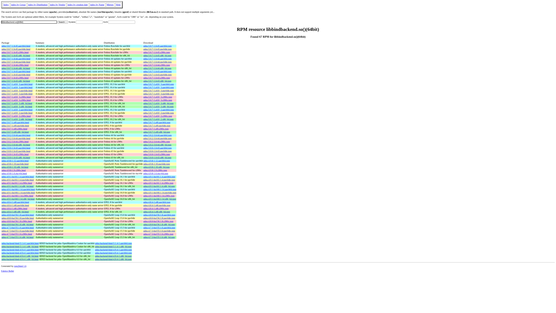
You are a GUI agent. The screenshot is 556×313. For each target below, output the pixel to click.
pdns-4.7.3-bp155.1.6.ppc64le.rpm (159, 231)
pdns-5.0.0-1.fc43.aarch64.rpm (157, 148)
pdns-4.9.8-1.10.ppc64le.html (15, 164)
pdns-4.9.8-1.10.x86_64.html (15, 167)
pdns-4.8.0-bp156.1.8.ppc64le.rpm (159, 218)
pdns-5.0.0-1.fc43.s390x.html (15, 154)
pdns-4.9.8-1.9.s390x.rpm (155, 170)
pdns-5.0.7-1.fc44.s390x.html (15, 65)
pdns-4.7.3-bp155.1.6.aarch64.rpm (159, 227)
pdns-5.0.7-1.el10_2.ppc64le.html (17, 113)
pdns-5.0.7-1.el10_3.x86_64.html (17, 103)
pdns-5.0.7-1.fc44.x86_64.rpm (157, 68)
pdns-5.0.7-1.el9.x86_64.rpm (156, 132)
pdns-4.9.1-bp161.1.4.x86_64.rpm (159, 186)
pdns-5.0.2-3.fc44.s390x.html (15, 141)
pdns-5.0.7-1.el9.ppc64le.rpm (156, 125)
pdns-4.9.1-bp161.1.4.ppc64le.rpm (159, 180)
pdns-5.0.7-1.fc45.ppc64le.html (16, 49)
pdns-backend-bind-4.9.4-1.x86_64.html (20, 256)
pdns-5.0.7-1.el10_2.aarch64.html (17, 110)
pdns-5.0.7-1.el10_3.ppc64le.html (17, 90)
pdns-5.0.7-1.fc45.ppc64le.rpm (157, 49)
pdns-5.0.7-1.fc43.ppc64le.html (16, 74)
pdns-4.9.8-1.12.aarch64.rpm (156, 161)
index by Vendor (57, 4)
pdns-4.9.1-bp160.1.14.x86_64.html (18, 199)
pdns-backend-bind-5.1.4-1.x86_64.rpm (113, 246)
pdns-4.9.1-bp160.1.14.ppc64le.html (18, 192)
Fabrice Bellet (7, 271)
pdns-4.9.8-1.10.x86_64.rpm (156, 167)
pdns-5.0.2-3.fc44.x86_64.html (16, 145)
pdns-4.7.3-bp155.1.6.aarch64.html (18, 227)
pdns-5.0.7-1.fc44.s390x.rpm (156, 65)
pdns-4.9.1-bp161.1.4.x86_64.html (17, 186)
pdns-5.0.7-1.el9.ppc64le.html (15, 125)
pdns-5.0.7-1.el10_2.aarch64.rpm (158, 110)
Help (118, 4)
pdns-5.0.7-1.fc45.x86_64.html (16, 55)
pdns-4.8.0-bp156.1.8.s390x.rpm (158, 221)
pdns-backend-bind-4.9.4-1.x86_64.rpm (113, 256)
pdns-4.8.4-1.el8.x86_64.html (15, 212)
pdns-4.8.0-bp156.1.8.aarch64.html (18, 215)
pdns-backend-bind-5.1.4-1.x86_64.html (20, 246)
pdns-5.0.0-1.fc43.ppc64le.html (16, 151)
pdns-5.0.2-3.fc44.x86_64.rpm (157, 145)
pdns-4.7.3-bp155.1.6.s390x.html (17, 234)
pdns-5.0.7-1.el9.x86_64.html (15, 132)
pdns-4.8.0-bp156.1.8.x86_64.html (17, 224)
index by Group (18, 4)
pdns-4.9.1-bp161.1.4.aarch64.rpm (159, 176)
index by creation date (78, 4)
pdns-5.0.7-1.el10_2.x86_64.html (17, 119)
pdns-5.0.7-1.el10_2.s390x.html (16, 116)
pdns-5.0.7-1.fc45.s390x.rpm (156, 52)
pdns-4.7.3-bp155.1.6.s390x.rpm (158, 234)
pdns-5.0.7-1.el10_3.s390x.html (16, 97)
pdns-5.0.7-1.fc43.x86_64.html (16, 81)
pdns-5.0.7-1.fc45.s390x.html (15, 52)
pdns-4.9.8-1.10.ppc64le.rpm (156, 164)
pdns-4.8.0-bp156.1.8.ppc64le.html (18, 218)
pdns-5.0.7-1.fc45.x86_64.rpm (157, 55)
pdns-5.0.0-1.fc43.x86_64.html (16, 157)
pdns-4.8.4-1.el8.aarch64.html (15, 202)
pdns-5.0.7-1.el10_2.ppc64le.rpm (158, 113)
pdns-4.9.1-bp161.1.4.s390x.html (17, 183)
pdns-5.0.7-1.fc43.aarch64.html (16, 71)
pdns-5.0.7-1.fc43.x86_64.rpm (157, 81)
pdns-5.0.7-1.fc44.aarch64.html (16, 59)
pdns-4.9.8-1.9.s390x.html (14, 170)
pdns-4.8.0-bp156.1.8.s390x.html (17, 221)
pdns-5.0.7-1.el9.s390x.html (14, 129)
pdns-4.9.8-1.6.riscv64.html (14, 173)
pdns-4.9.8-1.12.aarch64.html (15, 161)
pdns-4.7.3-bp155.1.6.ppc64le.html (18, 231)
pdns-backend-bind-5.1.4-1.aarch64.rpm (113, 243)
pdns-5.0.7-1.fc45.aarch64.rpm (157, 46)
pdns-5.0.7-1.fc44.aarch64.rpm (157, 59)
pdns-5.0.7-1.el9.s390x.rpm (156, 129)
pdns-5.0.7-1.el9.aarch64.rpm (156, 122)
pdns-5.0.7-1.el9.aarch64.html (15, 122)
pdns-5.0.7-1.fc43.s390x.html (15, 78)
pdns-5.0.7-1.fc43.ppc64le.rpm (157, 74)
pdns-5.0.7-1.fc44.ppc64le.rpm (157, 62)
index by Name (97, 4)
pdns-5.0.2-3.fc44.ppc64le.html (16, 138)
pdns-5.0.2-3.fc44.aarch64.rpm (157, 135)
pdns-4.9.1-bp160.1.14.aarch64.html (18, 189)
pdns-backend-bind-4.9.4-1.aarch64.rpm (113, 250)
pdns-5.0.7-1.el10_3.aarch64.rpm (158, 84)
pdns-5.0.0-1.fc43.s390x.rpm (156, 154)
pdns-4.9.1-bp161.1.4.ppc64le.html (18, 180)
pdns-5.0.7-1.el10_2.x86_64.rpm (158, 119)
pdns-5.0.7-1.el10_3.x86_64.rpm (158, 103)
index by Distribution (37, 4)
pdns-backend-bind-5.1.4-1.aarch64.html (20, 243)
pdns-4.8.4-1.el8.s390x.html (14, 208)
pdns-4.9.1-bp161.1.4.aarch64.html (18, 176)
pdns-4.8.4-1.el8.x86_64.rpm (156, 212)
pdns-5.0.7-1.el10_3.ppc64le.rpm (158, 90)
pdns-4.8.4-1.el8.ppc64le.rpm (156, 205)
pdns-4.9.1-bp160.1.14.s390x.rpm (158, 196)
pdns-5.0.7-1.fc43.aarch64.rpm (157, 71)
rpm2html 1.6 (20, 266)
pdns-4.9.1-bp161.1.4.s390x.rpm (158, 183)
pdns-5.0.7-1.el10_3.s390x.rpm (157, 97)
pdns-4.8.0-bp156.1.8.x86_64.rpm (159, 224)
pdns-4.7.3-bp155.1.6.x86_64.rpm (159, 237)
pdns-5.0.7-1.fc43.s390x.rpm (156, 78)
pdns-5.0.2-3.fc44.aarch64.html (16, 135)
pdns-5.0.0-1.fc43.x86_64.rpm (157, 157)
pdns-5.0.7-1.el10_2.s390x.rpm (157, 116)
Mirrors (110, 4)
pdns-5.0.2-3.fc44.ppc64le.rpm (157, 138)
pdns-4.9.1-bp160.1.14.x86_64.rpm (159, 199)
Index (6, 4)
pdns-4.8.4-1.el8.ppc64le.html (15, 205)
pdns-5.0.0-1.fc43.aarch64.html (16, 148)
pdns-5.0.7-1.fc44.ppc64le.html (16, 62)
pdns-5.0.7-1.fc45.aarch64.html (16, 46)
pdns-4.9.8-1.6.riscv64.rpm (155, 173)
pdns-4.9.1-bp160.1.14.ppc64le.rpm (159, 192)
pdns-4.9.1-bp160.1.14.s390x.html (17, 196)
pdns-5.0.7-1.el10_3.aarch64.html (17, 84)
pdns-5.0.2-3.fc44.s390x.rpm (156, 141)
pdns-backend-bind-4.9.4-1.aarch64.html (20, 250)
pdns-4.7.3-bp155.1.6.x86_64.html (17, 237)
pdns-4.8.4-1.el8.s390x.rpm (156, 208)
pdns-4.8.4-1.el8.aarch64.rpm (156, 202)
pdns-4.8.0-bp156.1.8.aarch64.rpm (159, 215)
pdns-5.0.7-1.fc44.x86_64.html (16, 68)
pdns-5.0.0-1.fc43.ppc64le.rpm (157, 151)
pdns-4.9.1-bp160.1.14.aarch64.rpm (159, 189)
